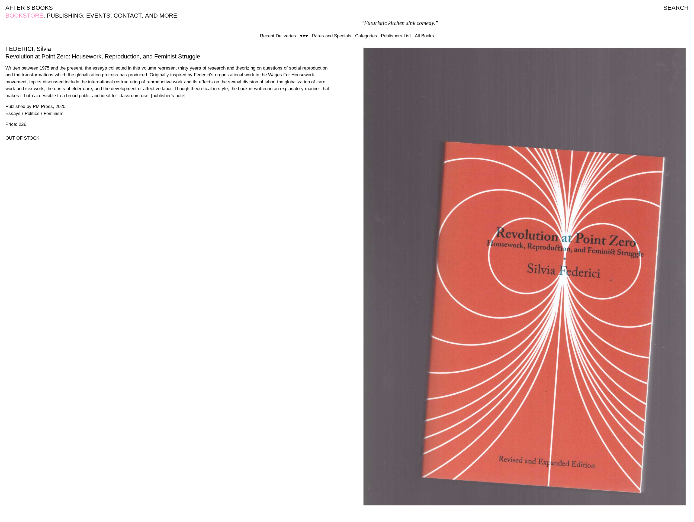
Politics (32, 113)
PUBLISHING (65, 15)
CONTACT (128, 15)
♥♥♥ (304, 35)
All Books (424, 35)
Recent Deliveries (278, 35)
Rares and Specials (331, 35)
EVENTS (98, 15)
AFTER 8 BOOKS (29, 7)
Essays (13, 113)
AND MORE (161, 15)
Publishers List (396, 35)
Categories (366, 35)
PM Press (43, 106)
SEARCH (676, 7)
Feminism (53, 113)
